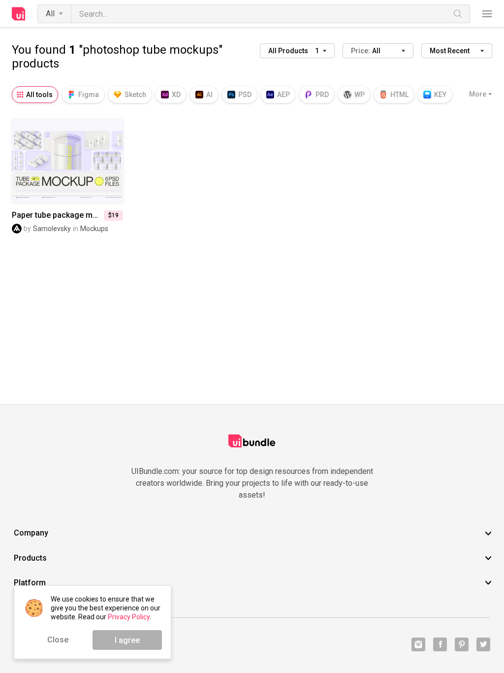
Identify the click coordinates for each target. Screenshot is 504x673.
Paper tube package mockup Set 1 (58, 215)
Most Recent (450, 51)
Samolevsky (52, 229)
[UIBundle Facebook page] (440, 644)
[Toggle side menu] (487, 14)
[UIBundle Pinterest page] (462, 644)
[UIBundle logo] (19, 14)
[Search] (458, 14)
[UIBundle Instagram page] (418, 644)
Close (57, 639)
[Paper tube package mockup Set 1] (67, 160)
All (50, 13)
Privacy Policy (129, 617)
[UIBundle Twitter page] (483, 644)
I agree (127, 640)
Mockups (94, 229)
